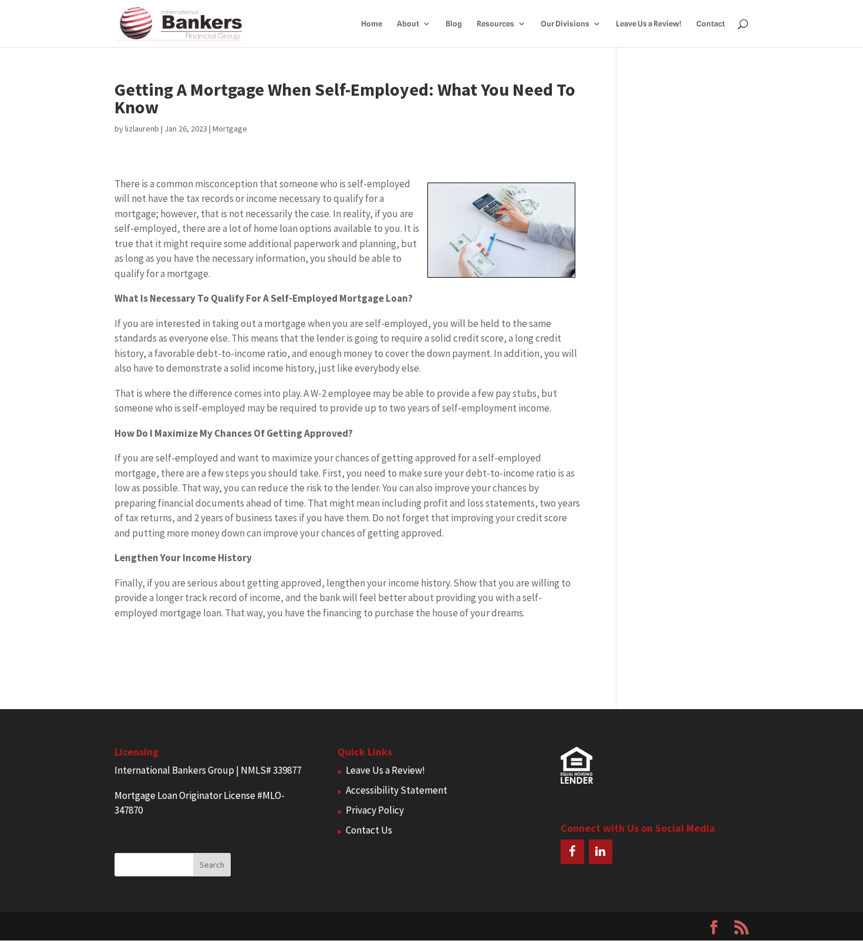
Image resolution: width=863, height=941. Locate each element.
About (408, 23)
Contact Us (369, 830)
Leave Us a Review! (649, 23)
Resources (495, 23)
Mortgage (230, 128)
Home (371, 23)
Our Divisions (565, 23)
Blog (454, 23)
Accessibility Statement (396, 790)
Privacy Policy (375, 810)
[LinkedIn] (600, 851)
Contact (710, 23)
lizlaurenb (142, 128)
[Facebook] (572, 851)
